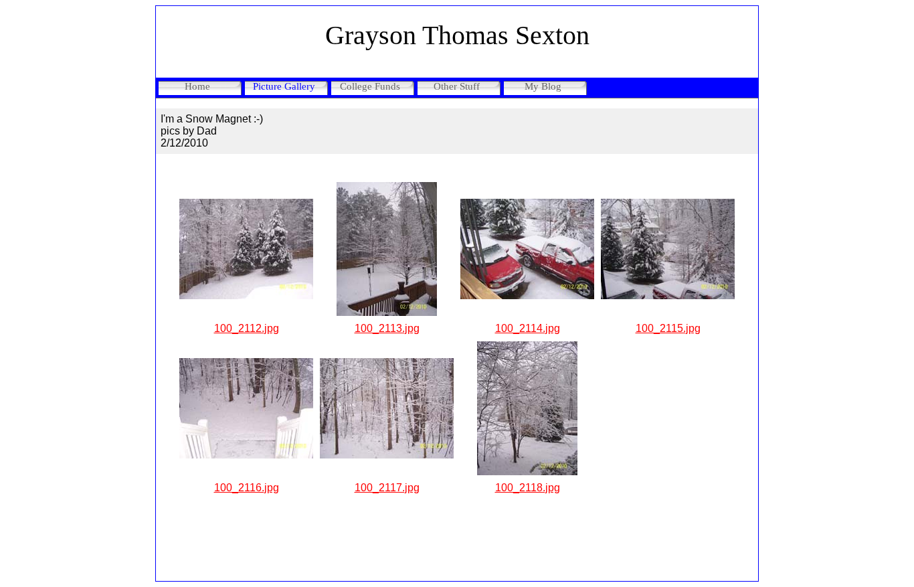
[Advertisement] (457, 544)
